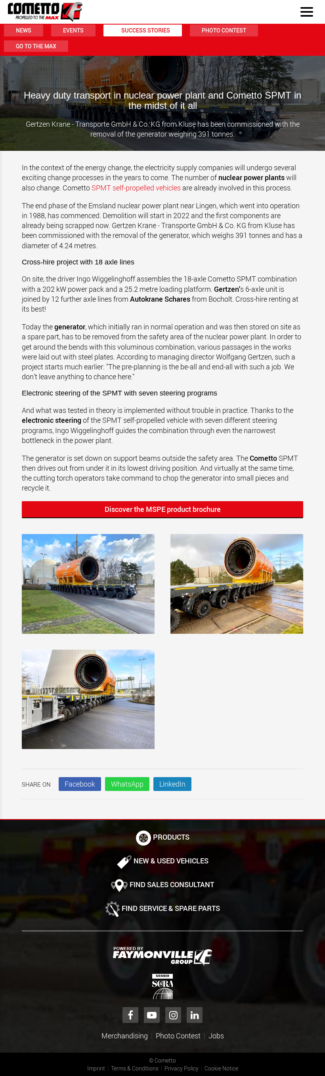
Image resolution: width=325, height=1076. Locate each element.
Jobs (216, 1035)
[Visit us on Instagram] (173, 1015)
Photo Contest (224, 30)
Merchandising (124, 1035)
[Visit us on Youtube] (152, 1015)
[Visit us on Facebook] (130, 1015)
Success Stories (145, 30)
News (23, 30)
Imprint (96, 1068)
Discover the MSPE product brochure (163, 509)
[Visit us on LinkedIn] (195, 1015)
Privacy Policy (181, 1068)
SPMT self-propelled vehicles (136, 187)
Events (73, 30)
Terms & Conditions (135, 1068)
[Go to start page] (45, 12)
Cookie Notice (221, 1068)
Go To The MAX (36, 46)
